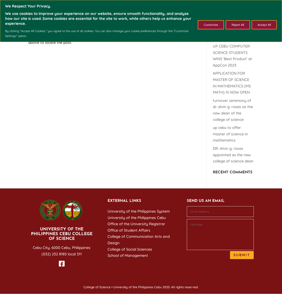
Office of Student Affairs (129, 230)
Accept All (264, 25)
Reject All (238, 25)
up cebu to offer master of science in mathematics (230, 134)
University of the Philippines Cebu (137, 217)
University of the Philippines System (139, 211)
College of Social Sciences (130, 249)
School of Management (128, 255)
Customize (211, 25)
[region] (141, 21)
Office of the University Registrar (136, 223)
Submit (241, 255)
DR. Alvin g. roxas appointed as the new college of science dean (233, 154)
